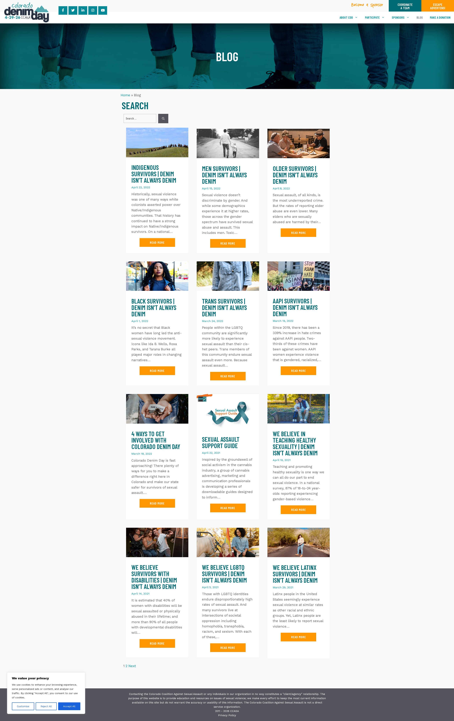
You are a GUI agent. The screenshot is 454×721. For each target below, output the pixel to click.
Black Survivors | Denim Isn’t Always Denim (153, 307)
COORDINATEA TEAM (405, 6)
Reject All (46, 706)
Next (132, 666)
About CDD (346, 17)
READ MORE (157, 242)
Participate (372, 17)
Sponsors (398, 17)
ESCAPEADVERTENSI (437, 6)
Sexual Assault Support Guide (220, 442)
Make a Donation (440, 17)
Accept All (69, 706)
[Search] (163, 118)
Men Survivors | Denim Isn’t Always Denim (224, 175)
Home (125, 95)
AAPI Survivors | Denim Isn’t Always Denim (295, 307)
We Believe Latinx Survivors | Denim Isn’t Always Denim (295, 574)
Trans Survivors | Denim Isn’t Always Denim (224, 307)
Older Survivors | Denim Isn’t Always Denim (295, 175)
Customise (23, 706)
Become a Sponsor (367, 6)
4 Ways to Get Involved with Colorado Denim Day (155, 440)
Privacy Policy (227, 715)
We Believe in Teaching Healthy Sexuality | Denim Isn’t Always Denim (295, 443)
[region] (46, 693)
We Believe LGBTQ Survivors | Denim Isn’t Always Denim (224, 573)
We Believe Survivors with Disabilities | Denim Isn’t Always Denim (154, 576)
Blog (420, 17)
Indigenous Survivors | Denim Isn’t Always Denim (153, 173)
